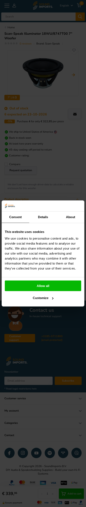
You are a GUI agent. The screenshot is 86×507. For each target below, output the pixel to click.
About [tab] (70, 217)
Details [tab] (43, 217)
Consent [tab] (15, 217)
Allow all (43, 286)
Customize (40, 298)
